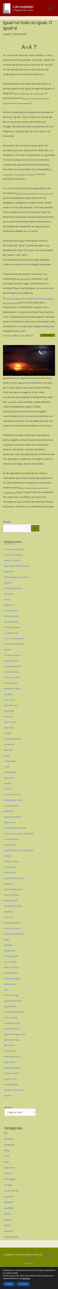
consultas (8, 912)
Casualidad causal (12, 1023)
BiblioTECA (8, 811)
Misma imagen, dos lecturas (16, 577)
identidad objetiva (12, 1068)
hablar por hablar (11, 861)
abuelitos (8, 783)
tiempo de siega (11, 995)
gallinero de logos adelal (14, 1034)
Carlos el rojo (10, 822)
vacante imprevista (12, 739)
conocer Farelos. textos (14, 878)
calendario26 (9, 772)
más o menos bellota (13, 555)
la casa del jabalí (11, 806)
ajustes (26, 1278)
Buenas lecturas (11, 900)
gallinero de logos (12, 1040)
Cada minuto (9, 1062)
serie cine (8, 716)
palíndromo (9, 571)
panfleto (9, 1207)
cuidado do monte (12, 928)
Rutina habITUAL (11, 973)
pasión (7, 755)
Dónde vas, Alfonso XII (13, 1090)
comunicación (10, 867)
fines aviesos (10, 872)
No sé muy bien (11, 610)
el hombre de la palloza (14, 934)
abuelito (9, 1138)
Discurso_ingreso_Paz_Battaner (18, 335)
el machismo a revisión (14, 644)
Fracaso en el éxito (12, 677)
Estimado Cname (11, 1029)
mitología (9, 1179)
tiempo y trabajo (11, 895)
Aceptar (9, 1284)
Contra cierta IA (10, 683)
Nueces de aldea (11, 661)
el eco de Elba (10, 962)
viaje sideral (11, 1236)
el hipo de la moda (12, 1056)
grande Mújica (10, 1006)
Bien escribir (9, 1045)
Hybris (6, 939)
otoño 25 (8, 789)
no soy (7, 599)
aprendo (7, 1095)
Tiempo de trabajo (12, 627)
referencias (9, 594)
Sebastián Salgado (12, 978)
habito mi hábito (11, 967)
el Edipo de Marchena (13, 588)
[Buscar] (35, 528)
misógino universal (12, 655)
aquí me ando (10, 722)
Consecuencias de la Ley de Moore (19, 833)
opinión (8, 1196)
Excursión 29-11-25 (12, 794)
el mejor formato (11, 672)
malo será (8, 917)
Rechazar (23, 1284)
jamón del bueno (11, 616)
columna (9, 1167)
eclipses (7, 583)
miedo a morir (10, 1079)
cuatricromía (9, 984)
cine (6, 1155)
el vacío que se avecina (14, 638)
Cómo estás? (10, 1051)
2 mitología (9, 711)
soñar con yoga (10, 1017)
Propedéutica (9, 845)
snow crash (9, 728)
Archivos (8, 1107)
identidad (8, 945)
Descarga (47, 335)
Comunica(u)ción (11, 839)
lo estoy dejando (11, 622)
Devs (6, 990)
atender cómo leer (12, 560)
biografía (9, 1144)
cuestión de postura (13, 1001)
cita (6, 1161)
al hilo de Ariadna (11, 956)
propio (7, 1219)
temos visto (9, 700)
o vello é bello (10, 761)
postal (7, 1213)
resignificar (9, 884)
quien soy (29, 1263)
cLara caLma (9, 778)
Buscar (7, 521)
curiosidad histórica (12, 666)
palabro (8, 1202)
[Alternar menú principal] (51, 8)
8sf (5, 1132)
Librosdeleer (23, 7)
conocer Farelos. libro (13, 889)
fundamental (9, 951)
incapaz (7, 856)
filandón (7, 733)
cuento (7, 34)
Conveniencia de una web (15, 828)
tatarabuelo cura (11, 1084)
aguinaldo (8, 750)
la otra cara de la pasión (14, 549)
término (8, 1230)
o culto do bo (11, 1190)
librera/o (7, 649)
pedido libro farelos (12, 689)
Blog (6, 1150)
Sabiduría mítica (11, 705)
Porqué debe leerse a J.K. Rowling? (18, 850)
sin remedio (9, 744)
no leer (8, 1184)
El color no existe (11, 1073)
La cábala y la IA (10, 633)
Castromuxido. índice (13, 800)
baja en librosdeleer (12, 817)
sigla (7, 1225)
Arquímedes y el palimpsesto (16, 566)
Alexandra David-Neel (13, 906)
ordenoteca (9, 605)
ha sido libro (9, 544)
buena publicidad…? (12, 923)
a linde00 (8, 694)
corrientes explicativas (14, 1012)
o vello (7, 767)
